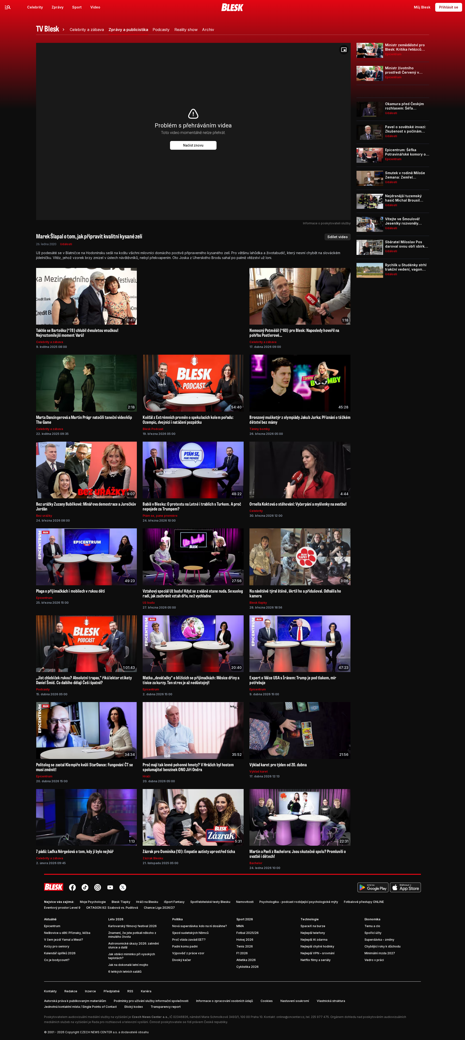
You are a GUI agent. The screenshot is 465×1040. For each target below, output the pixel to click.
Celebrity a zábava (49, 342)
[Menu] (8, 7)
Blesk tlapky (258, 602)
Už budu (149, 602)
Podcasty (43, 689)
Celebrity (35, 7)
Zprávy (57, 7)
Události (66, 244)
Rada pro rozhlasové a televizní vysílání (120, 1022)
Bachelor (255, 863)
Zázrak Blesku (153, 858)
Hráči (146, 776)
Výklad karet (258, 771)
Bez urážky (44, 515)
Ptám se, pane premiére (160, 515)
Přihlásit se (448, 7)
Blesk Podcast (153, 429)
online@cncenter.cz (290, 1017)
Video (95, 7)
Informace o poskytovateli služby (327, 223)
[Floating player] (344, 50)
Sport (77, 7)
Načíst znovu (193, 145)
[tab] (51, 29)
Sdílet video (337, 237)
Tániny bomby (259, 429)
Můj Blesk (422, 7)
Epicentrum (44, 598)
